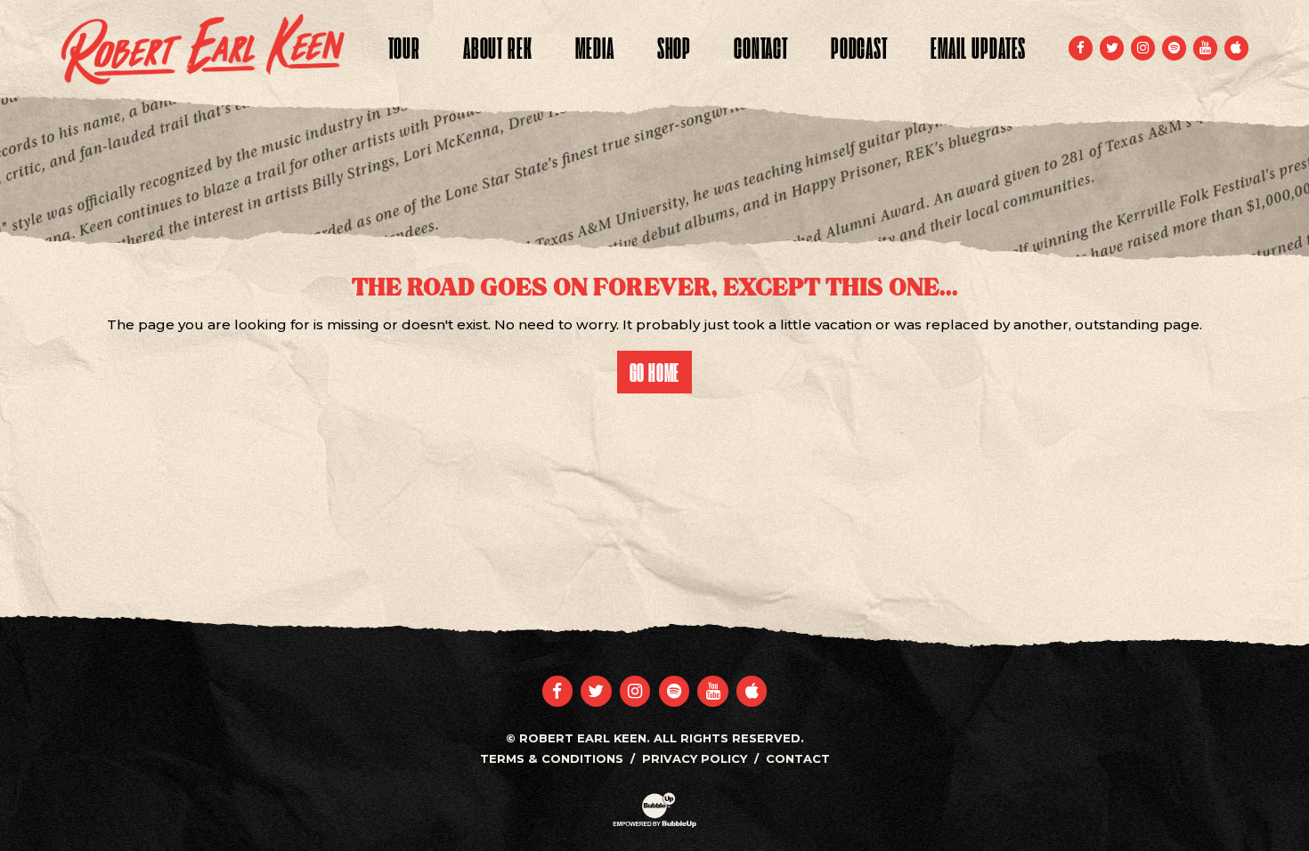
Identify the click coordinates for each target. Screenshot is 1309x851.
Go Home (655, 372)
